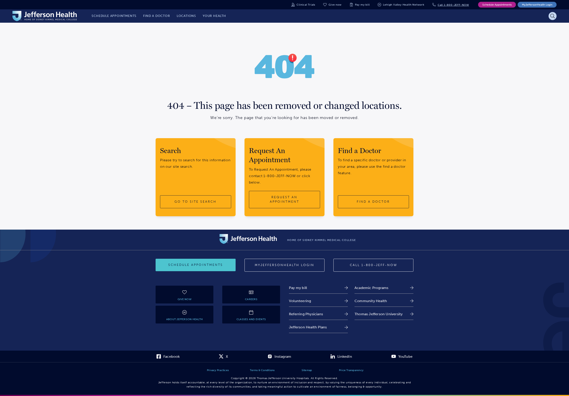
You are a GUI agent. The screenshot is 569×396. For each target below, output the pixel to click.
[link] (318, 288)
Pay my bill (362, 4)
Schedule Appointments (497, 4)
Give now (335, 4)
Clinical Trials (306, 4)
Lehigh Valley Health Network (403, 4)
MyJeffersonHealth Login (537, 4)
